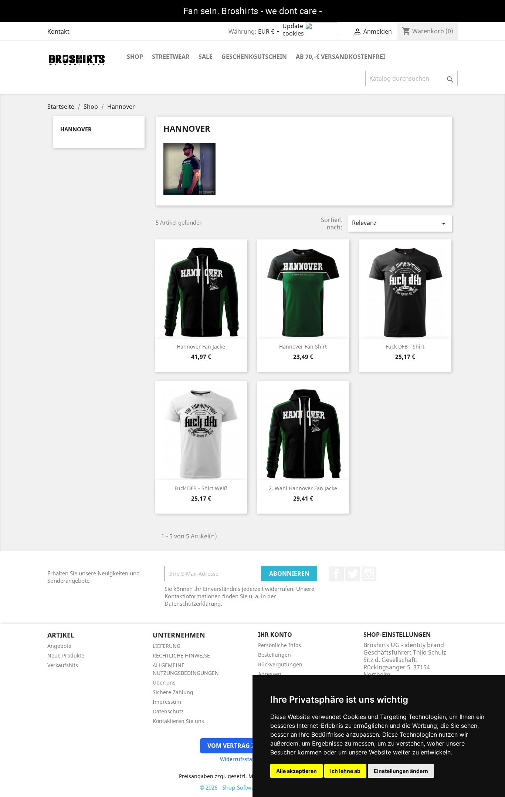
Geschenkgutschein (254, 57)
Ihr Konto (275, 634)
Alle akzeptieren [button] (296, 771)
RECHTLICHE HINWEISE (181, 655)
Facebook (336, 573)
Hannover (76, 129)
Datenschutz (168, 711)
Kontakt (58, 31)
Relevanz (400, 223)
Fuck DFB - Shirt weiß (200, 488)
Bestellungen (274, 654)
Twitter (352, 573)
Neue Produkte (65, 655)
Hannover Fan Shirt (303, 346)
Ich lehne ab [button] (345, 771)
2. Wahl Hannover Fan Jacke (303, 488)
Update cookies (293, 29)
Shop (135, 57)
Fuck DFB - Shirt (405, 346)
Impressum (167, 701)
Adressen (269, 673)
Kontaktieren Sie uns (178, 720)
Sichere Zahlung (173, 692)
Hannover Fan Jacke (201, 346)
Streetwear (171, 57)
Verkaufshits (62, 665)
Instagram (369, 573)
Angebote (59, 645)
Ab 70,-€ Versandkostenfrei (340, 57)
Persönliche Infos (279, 645)
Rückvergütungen (280, 664)
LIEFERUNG (166, 645)
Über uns (164, 682)
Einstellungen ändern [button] (401, 771)
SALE (206, 57)
